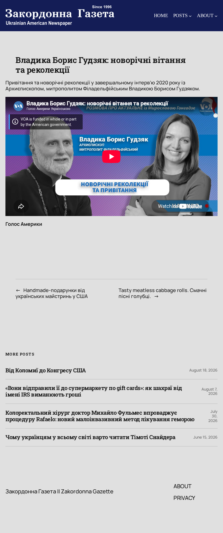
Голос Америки (23, 224)
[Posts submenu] (190, 15)
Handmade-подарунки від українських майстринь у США (52, 293)
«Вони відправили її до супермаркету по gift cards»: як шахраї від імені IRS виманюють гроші (93, 391)
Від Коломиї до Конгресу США (45, 370)
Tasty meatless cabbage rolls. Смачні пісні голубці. (163, 293)
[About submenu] (216, 15)
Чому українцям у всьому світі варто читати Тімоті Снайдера (90, 437)
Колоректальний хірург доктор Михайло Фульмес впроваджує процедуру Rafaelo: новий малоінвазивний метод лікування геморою (99, 416)
